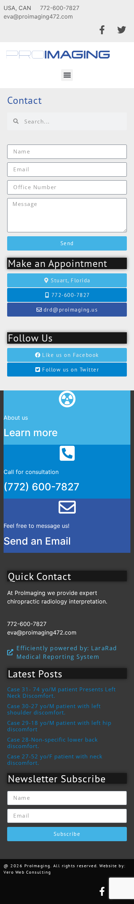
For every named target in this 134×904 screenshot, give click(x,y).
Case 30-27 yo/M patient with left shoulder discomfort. (54, 709)
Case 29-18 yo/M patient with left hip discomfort (59, 726)
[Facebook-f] (102, 30)
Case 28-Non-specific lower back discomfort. (52, 742)
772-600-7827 (59, 7)
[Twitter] (121, 30)
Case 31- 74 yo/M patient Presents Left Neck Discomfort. (61, 692)
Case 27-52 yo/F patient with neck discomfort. (55, 759)
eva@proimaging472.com (38, 16)
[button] (67, 75)
